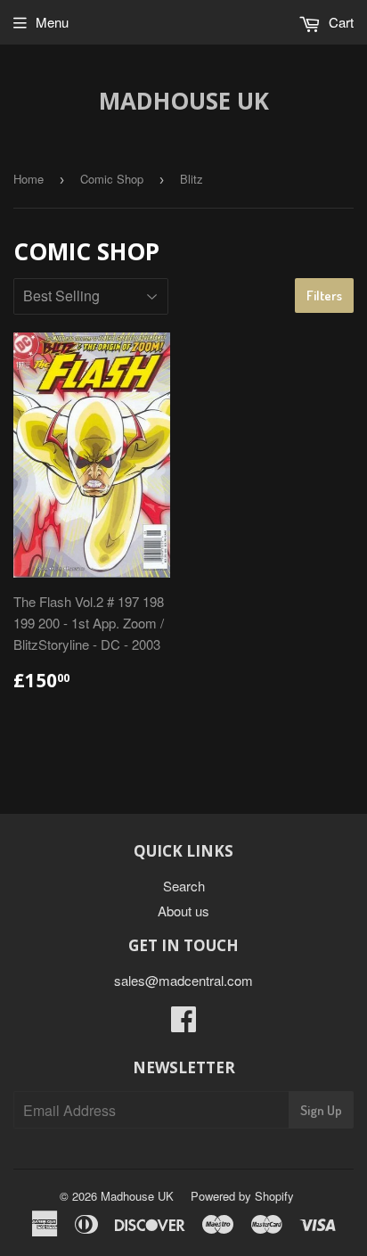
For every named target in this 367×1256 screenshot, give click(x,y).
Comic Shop (111, 178)
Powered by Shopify (242, 1195)
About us (183, 910)
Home (28, 178)
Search (184, 885)
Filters (324, 295)
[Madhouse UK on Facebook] (183, 1023)
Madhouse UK (184, 101)
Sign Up (321, 1110)
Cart (339, 21)
